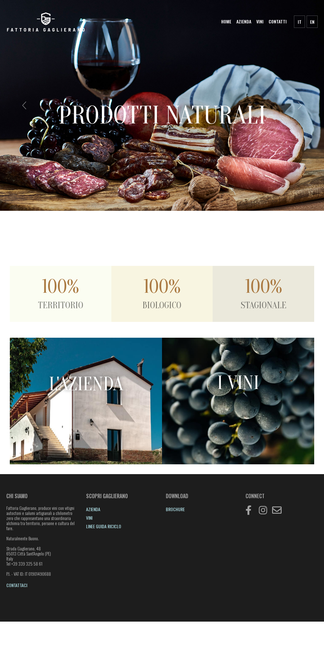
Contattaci (16, 585)
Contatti (278, 21)
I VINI (238, 383)
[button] (24, 105)
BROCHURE (175, 509)
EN (312, 21)
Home (226, 21)
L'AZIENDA (86, 384)
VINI (89, 517)
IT (300, 21)
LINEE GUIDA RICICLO (103, 526)
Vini (260, 21)
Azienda (243, 21)
